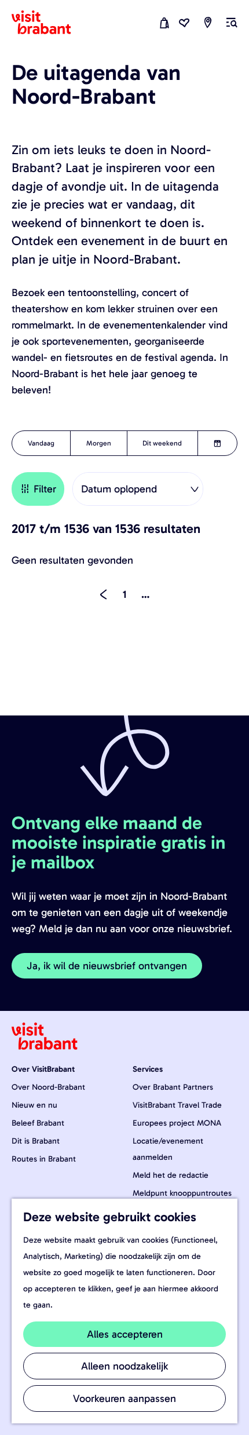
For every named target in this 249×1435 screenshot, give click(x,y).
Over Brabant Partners (173, 1087)
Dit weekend (162, 443)
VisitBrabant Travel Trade (177, 1105)
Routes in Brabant (44, 1159)
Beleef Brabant (38, 1123)
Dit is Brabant (36, 1141)
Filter (45, 489)
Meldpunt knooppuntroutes (182, 1193)
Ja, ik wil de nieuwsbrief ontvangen (107, 965)
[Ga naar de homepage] (48, 22)
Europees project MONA (177, 1123)
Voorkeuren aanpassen (124, 1398)
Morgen (98, 443)
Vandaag (41, 443)
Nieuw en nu (34, 1105)
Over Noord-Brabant (48, 1087)
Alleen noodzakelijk (124, 1366)
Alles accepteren (125, 1334)
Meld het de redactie (170, 1175)
